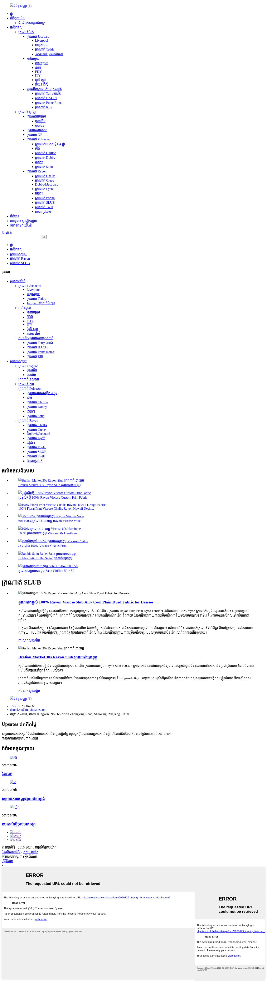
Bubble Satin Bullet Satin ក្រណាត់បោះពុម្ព (45, 558)
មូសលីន (40, 121)
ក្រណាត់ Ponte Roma (48, 102)
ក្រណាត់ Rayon (37, 171)
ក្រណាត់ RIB (43, 107)
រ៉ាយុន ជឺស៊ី (41, 84)
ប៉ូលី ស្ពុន (40, 80)
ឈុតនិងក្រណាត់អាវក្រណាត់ (44, 89)
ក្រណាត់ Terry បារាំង (48, 93)
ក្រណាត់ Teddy (44, 49)
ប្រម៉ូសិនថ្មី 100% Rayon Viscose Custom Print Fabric (52, 497)
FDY (38, 71)
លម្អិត (36, 640)
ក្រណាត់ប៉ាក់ (26, 32)
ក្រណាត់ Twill (44, 207)
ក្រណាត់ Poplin (45, 198)
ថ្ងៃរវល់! (7, 774)
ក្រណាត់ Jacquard (38, 36)
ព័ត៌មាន (14, 216)
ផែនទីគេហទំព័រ (11, 852)
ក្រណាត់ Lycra (44, 189)
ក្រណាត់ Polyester (38, 139)
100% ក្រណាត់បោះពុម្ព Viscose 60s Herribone (47, 533)
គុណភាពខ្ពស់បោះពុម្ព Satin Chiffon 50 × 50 (46, 570)
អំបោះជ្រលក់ (43, 211)
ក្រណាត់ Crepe (44, 180)
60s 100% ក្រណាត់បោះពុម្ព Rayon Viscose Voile (49, 521)
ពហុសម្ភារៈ (42, 45)
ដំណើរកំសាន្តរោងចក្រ (31, 23)
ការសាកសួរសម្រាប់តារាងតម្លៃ (20, 738)
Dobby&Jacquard (46, 184)
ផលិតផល (16, 27)
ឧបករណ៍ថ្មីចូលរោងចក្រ (19, 824)
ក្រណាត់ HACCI (46, 98)
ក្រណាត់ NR (35, 134)
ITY (38, 75)
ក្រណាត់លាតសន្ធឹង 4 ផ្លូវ (50, 144)
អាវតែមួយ (33, 58)
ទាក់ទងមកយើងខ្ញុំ (21, 225)
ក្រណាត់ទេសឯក (37, 130)
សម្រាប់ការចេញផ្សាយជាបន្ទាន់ (23, 798)
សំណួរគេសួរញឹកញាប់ (23, 221)
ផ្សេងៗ (39, 162)
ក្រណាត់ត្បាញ (27, 112)
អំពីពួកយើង (17, 18)
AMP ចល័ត (30, 852)
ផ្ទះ (11, 13)
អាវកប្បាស (41, 63)
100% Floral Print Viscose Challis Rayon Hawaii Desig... (56, 508)
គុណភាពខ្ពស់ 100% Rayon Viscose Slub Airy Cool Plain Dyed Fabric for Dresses (85, 602)
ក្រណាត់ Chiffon (45, 153)
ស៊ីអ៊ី (37, 148)
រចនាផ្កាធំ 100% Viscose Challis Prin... (43, 545)
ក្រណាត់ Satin (44, 166)
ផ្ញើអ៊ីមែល (7, 861)
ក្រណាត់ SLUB (45, 202)
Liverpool (41, 40)
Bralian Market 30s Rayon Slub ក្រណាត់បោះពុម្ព (49, 485)
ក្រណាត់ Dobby (45, 157)
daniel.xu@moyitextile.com (28, 709)
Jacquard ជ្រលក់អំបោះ (49, 54)
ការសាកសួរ (25, 640)
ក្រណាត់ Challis (45, 176)
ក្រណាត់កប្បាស (36, 116)
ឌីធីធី (38, 67)
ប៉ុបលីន (39, 125)
